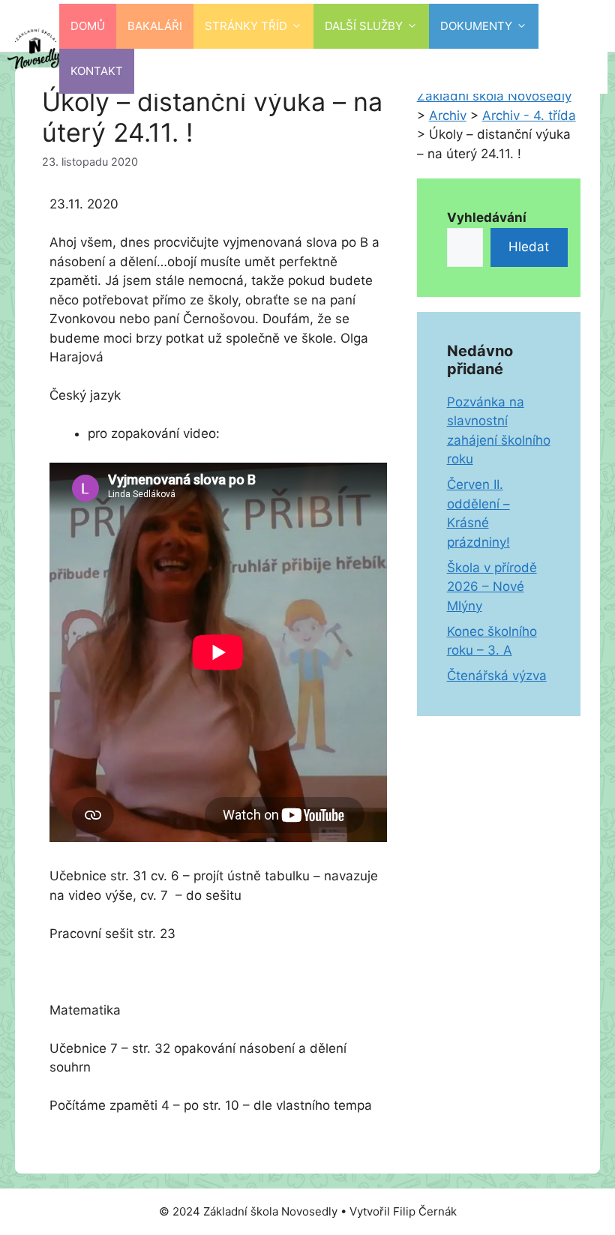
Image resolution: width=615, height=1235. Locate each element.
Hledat (528, 246)
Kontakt (96, 71)
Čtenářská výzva (497, 675)
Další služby (364, 26)
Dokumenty (476, 26)
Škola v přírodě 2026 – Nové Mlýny (492, 586)
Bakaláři (155, 26)
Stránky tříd (246, 26)
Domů (87, 26)
